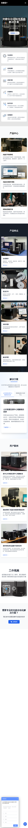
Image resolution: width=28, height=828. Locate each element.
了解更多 (6, 427)
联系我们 (13, 33)
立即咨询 (15, 622)
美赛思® (4, 3)
